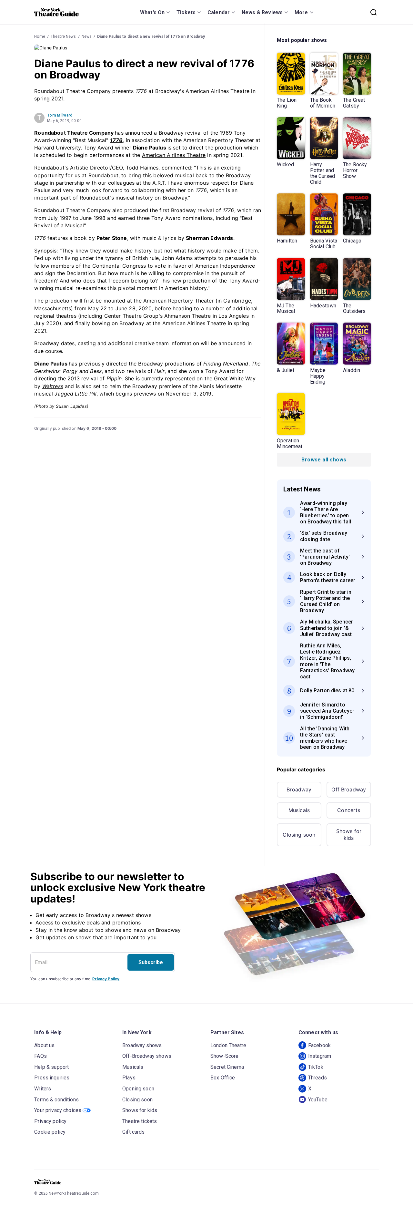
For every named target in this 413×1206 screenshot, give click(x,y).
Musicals (299, 810)
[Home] (56, 12)
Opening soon (138, 1089)
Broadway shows (142, 1045)
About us (44, 1045)
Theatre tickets (139, 1121)
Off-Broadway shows (146, 1056)
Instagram (319, 1056)
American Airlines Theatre (174, 155)
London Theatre (228, 1045)
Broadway (299, 789)
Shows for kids (348, 834)
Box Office (222, 1078)
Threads (317, 1078)
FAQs (40, 1056)
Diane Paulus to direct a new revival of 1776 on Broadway (151, 36)
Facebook (319, 1045)
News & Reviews (262, 12)
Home (39, 36)
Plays (129, 1078)
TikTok (315, 1067)
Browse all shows (323, 460)
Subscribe (150, 962)
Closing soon (299, 834)
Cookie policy (49, 1132)
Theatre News (63, 36)
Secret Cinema (227, 1067)
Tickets (186, 12)
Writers (42, 1089)
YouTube (317, 1100)
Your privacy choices (57, 1110)
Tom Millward (59, 115)
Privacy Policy (105, 978)
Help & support (51, 1067)
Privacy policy (50, 1121)
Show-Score (224, 1056)
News (87, 36)
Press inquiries (51, 1078)
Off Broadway (348, 789)
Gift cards (133, 1132)
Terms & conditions (56, 1100)
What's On (152, 12)
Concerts (348, 810)
